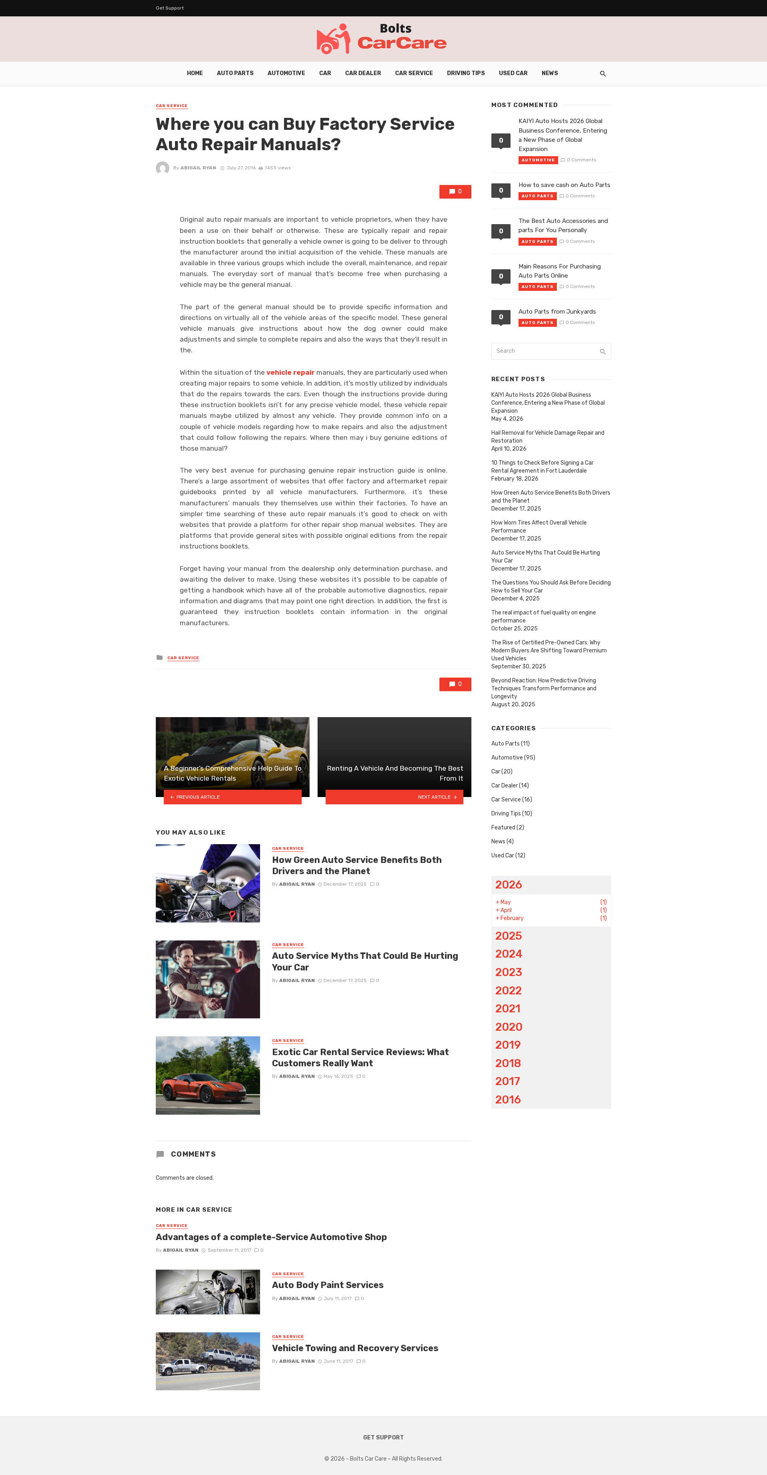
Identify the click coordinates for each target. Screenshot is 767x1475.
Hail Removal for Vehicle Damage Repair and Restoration (547, 436)
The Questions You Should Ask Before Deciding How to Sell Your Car (551, 586)
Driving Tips (466, 73)
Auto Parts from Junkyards (557, 311)
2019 (508, 1045)
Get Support (170, 8)
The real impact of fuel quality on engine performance (543, 616)
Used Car (513, 73)
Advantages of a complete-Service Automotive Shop (271, 1237)
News (550, 73)
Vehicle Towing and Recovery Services (355, 1348)
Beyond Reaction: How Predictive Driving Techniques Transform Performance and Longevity (543, 688)
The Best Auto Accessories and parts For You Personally (563, 225)
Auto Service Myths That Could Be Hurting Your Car (365, 961)
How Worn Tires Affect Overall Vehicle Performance (539, 526)
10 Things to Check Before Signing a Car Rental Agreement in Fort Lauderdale (542, 466)
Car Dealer (363, 73)
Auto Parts (235, 73)
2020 (509, 1027)
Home (195, 73)
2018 (508, 1063)
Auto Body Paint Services (328, 1285)
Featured (503, 827)
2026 (508, 884)
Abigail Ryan (198, 168)
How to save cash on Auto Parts (564, 185)
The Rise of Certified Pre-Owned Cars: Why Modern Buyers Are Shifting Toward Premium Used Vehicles (549, 650)
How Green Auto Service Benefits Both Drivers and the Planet (357, 865)
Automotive (286, 73)
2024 (509, 953)
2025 (508, 935)
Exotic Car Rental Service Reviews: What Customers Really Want (360, 1057)
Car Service (414, 73)
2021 (508, 1008)
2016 (508, 1099)
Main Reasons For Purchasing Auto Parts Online (560, 271)
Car (325, 73)
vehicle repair (290, 372)
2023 (508, 972)
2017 (507, 1081)
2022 (508, 990)
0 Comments (581, 160)
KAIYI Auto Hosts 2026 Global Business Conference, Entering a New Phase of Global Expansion (563, 134)
